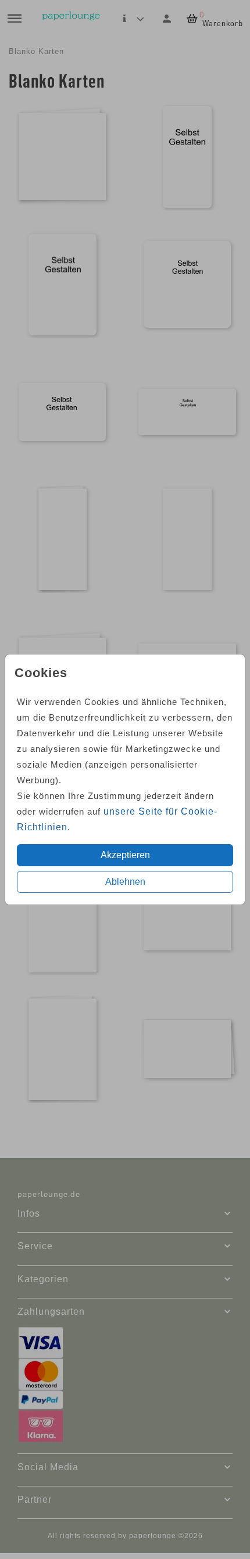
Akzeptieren (125, 855)
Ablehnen (125, 882)
